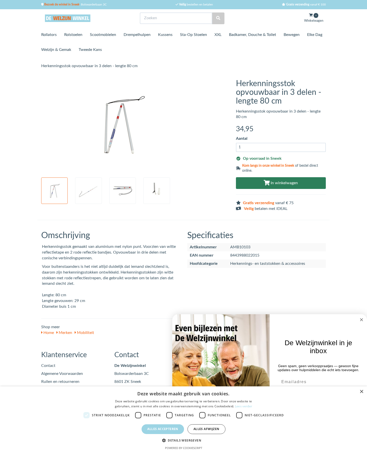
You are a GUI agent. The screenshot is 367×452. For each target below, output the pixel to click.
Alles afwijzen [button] (206, 429)
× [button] (361, 392)
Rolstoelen (73, 35)
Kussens (165, 35)
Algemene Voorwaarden (62, 374)
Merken (65, 333)
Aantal (241, 139)
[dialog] (183, 419)
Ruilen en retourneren (60, 382)
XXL (217, 35)
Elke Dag (314, 35)
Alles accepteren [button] (162, 429)
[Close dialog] (362, 320)
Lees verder (243, 406)
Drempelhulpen (137, 35)
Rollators (49, 35)
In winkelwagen (284, 183)
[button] (183, 440)
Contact (48, 366)
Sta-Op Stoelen (193, 35)
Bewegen (292, 35)
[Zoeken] (218, 18)
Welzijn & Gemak (56, 50)
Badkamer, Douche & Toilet (252, 35)
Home (48, 333)
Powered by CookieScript (183, 448)
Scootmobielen (103, 35)
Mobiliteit (85, 333)
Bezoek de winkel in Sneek (61, 4)
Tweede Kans (90, 50)
